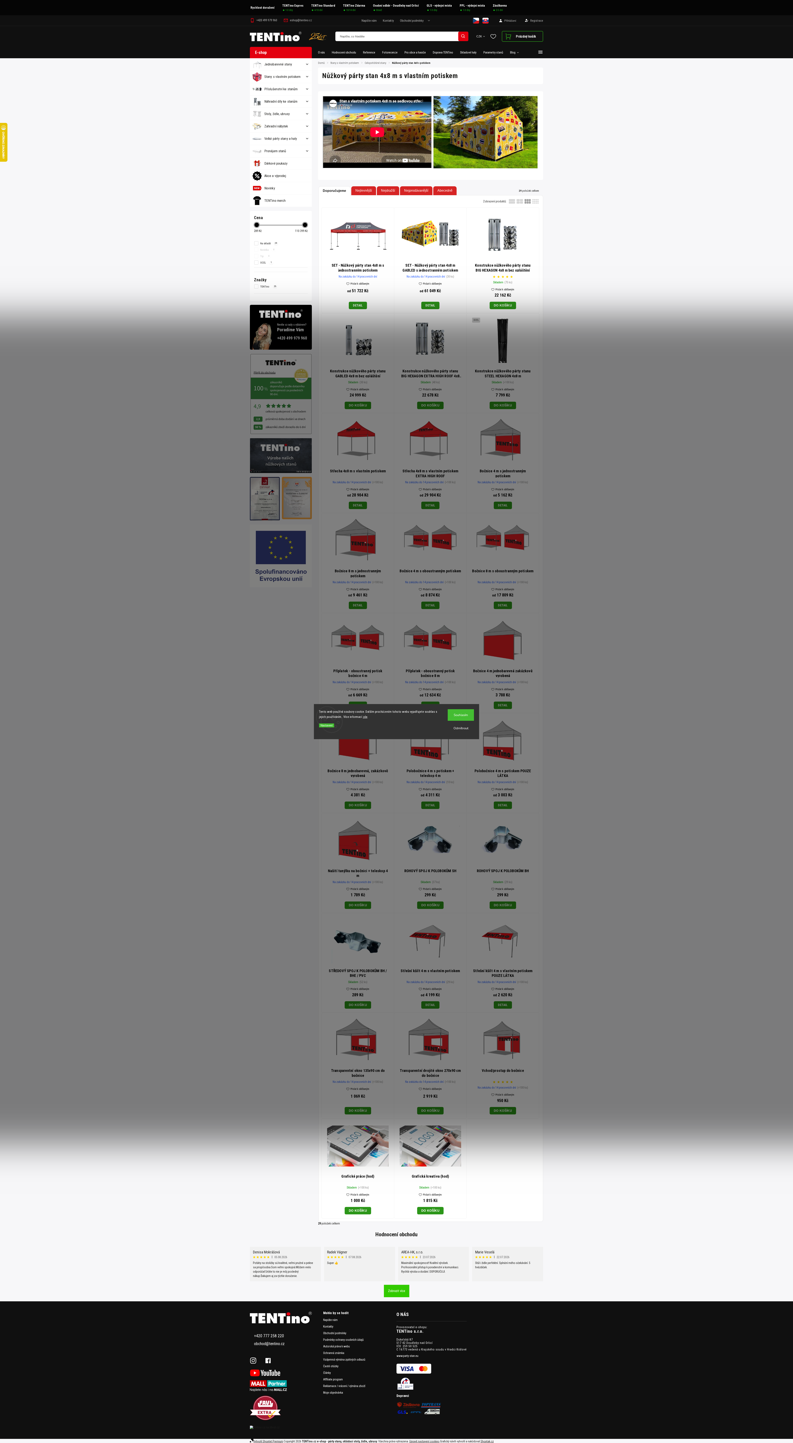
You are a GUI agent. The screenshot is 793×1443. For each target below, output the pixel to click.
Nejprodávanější (416, 190)
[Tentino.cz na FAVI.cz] (285, 1408)
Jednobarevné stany (278, 64)
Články (327, 1372)
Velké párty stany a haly (280, 139)
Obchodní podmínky (412, 21)
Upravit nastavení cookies (424, 1441)
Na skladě (268, 243)
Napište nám (369, 21)
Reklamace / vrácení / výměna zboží (344, 1386)
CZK (479, 36)
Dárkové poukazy (276, 163)
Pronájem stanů (275, 151)
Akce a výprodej (275, 176)
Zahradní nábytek (276, 126)
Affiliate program (333, 1379)
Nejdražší (388, 190)
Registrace (536, 20)
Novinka (267, 249)
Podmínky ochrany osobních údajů (343, 1339)
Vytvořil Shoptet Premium (268, 1441)
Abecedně (444, 190)
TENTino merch (275, 200)
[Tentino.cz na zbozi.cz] (285, 1427)
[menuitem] (323, 52)
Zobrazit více (396, 1291)
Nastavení (327, 725)
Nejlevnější (363, 190)
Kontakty (388, 21)
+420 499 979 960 (292, 338)
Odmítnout (460, 728)
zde (365, 717)
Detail (358, 305)
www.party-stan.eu (407, 1355)
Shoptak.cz (487, 1441)
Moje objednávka (333, 1392)
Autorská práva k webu (336, 1346)
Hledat (463, 36)
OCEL (266, 262)
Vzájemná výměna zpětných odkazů (344, 1359)
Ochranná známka (333, 1353)
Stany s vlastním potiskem (282, 77)
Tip (264, 256)
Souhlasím (461, 715)
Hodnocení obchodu (396, 1234)
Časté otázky (330, 1366)
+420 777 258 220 (269, 1336)
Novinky (269, 188)
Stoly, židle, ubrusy (277, 114)
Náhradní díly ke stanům (280, 101)
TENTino (268, 286)
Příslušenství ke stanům (281, 89)
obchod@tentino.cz (269, 1343)
